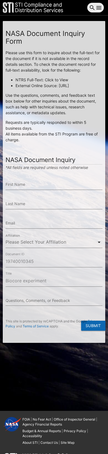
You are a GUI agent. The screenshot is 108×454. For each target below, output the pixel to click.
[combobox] (54, 242)
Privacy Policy (75, 431)
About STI (30, 442)
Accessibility (32, 436)
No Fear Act (42, 419)
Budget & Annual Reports (41, 431)
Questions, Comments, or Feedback (38, 300)
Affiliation (13, 236)
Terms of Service (36, 326)
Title (9, 273)
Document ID (15, 254)
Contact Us (49, 442)
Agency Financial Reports (42, 424)
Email (10, 223)
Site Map (67, 442)
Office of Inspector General (74, 419)
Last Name (15, 203)
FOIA (26, 419)
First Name (15, 184)
